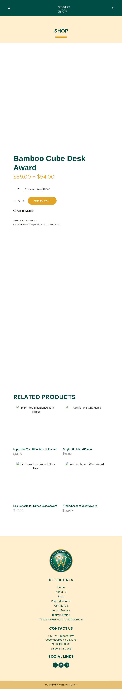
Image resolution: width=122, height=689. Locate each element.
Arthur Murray (61, 610)
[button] (23, 211)
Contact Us (61, 605)
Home (61, 587)
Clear (46, 189)
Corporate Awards (38, 224)
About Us (61, 591)
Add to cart (42, 200)
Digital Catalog (61, 614)
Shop (61, 596)
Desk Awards (55, 224)
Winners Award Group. (66, 685)
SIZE (17, 189)
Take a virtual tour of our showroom (61, 619)
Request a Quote (61, 601)
